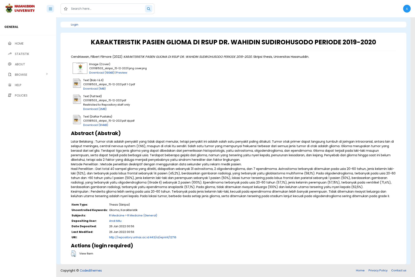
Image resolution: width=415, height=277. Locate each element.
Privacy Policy (378, 270)
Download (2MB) (95, 109)
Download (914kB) (95, 125)
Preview (121, 72)
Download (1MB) (94, 88)
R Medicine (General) (142, 215)
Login (74, 24)
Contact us (398, 270)
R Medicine (116, 215)
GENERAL (11, 27)
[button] (407, 9)
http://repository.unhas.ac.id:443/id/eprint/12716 (142, 237)
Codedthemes (91, 270)
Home (360, 270)
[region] (28, 147)
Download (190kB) (101, 72)
